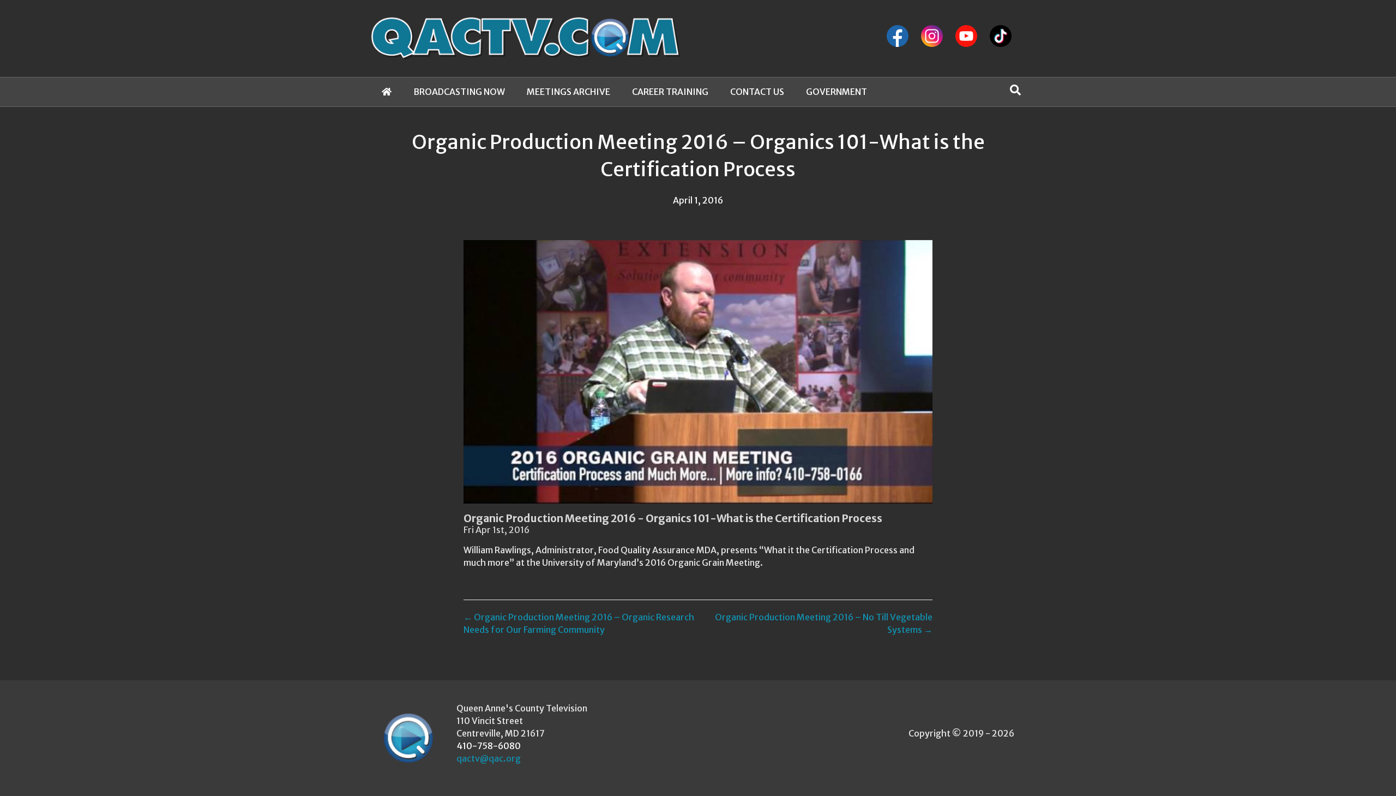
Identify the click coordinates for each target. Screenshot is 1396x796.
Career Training (670, 91)
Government (836, 91)
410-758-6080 (488, 745)
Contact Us (757, 91)
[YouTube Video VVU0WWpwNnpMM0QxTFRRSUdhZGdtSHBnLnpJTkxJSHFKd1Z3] (698, 372)
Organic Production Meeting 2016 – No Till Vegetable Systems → (823, 623)
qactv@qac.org (488, 758)
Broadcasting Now (459, 91)
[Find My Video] (1015, 90)
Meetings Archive (568, 91)
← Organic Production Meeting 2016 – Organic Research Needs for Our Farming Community (579, 623)
